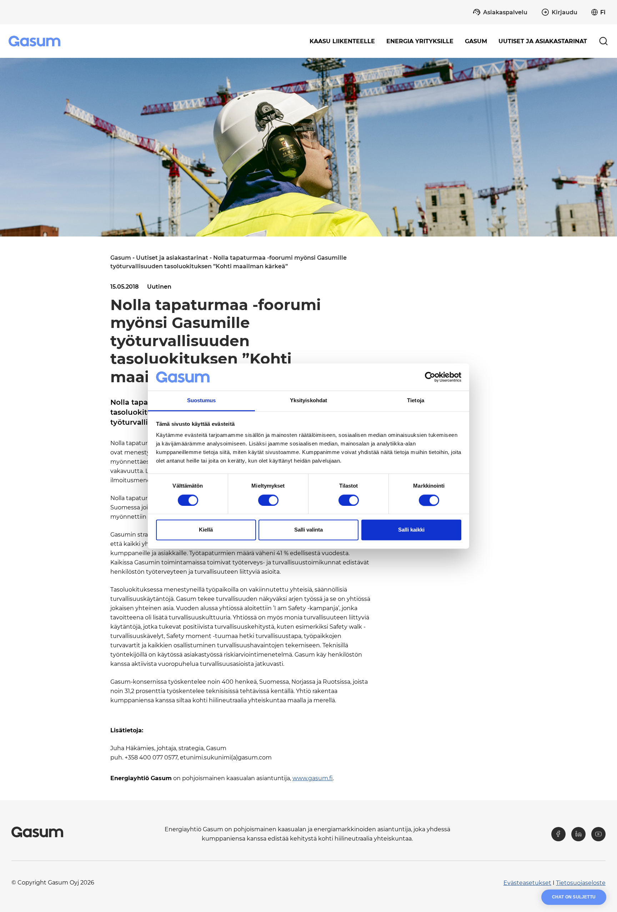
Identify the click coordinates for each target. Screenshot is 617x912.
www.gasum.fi (312, 778)
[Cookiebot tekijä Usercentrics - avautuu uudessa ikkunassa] (430, 377)
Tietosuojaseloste (581, 882)
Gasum (120, 257)
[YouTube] (598, 834)
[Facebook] (558, 834)
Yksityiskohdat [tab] (308, 401)
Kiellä (206, 530)
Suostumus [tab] (201, 401)
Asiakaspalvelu (505, 12)
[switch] (268, 500)
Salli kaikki (411, 530)
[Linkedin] (578, 834)
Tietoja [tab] (415, 401)
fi (603, 12)
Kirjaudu (564, 12)
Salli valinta (308, 530)
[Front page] (35, 41)
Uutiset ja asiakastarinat (542, 41)
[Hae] (603, 41)
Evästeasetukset (527, 882)
